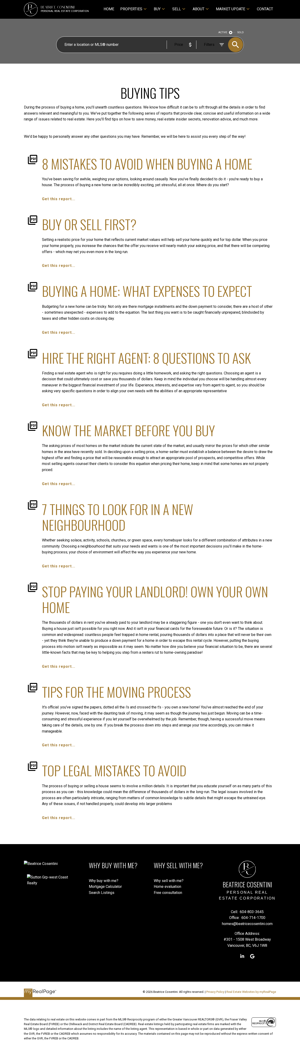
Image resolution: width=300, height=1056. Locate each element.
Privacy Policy (215, 992)
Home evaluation (167, 886)
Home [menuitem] (109, 9)
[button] (242, 956)
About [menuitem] (198, 9)
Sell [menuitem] (176, 9)
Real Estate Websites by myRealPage (251, 992)
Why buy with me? (103, 880)
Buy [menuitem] (157, 9)
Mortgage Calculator (105, 886)
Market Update (230, 9)
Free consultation (168, 892)
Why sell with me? (169, 880)
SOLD (240, 32)
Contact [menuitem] (265, 9)
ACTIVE (222, 32)
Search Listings (101, 892)
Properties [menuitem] (131, 9)
